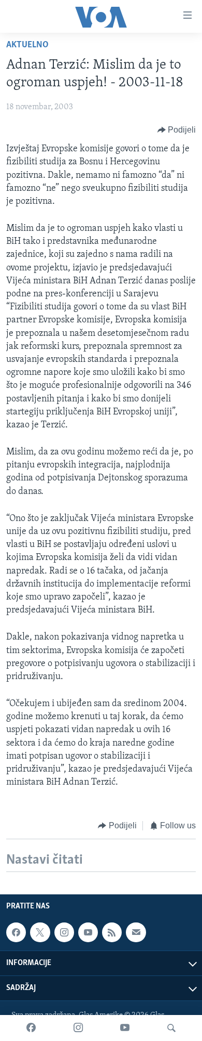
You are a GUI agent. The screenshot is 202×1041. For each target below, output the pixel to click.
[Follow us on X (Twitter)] (40, 932)
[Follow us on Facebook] (16, 932)
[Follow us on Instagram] (64, 932)
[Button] (176, 130)
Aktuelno (27, 45)
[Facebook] (31, 1028)
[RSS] (112, 932)
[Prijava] (136, 932)
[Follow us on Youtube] (88, 932)
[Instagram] (78, 1028)
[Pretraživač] (171, 1028)
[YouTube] (125, 1028)
